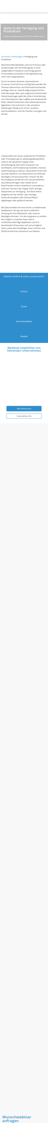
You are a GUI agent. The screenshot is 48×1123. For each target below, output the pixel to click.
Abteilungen (17, 56)
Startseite (5, 56)
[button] (46, 6)
